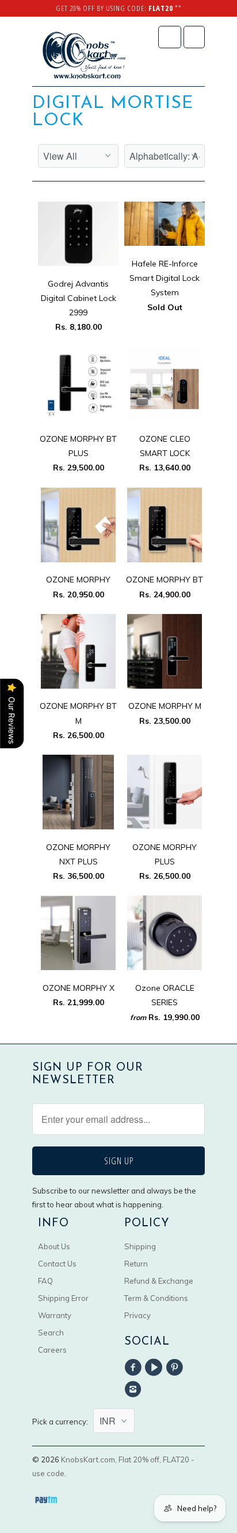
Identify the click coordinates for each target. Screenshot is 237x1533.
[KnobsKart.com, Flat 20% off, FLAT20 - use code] (84, 55)
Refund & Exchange (158, 1280)
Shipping (140, 1246)
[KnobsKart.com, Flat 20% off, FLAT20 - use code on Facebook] (134, 1367)
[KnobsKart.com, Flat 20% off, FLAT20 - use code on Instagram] (134, 1389)
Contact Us (57, 1263)
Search (51, 1332)
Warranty (54, 1315)
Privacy (137, 1315)
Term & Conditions (156, 1298)
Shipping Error (63, 1298)
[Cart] (194, 37)
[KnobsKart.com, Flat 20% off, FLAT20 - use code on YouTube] (155, 1367)
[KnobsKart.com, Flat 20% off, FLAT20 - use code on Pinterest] (176, 1367)
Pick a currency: (62, 1421)
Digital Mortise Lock (112, 112)
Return (136, 1263)
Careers (52, 1349)
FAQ (45, 1280)
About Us (54, 1246)
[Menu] (169, 37)
